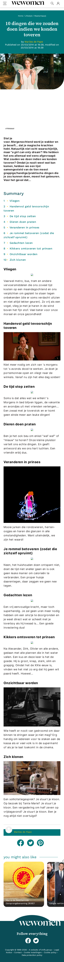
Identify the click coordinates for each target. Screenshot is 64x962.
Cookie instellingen (33, 952)
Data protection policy (32, 955)
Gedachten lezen (21, 242)
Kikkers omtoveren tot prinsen (31, 248)
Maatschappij (40, 16)
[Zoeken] (52, 3)
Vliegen (15, 200)
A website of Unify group (40, 950)
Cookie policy (50, 952)
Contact (18, 952)
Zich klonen (18, 259)
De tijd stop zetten (23, 216)
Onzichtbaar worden (24, 254)
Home (20, 16)
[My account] (58, 3)
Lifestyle (28, 16)
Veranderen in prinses (24, 227)
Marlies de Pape (23, 832)
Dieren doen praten (23, 221)
